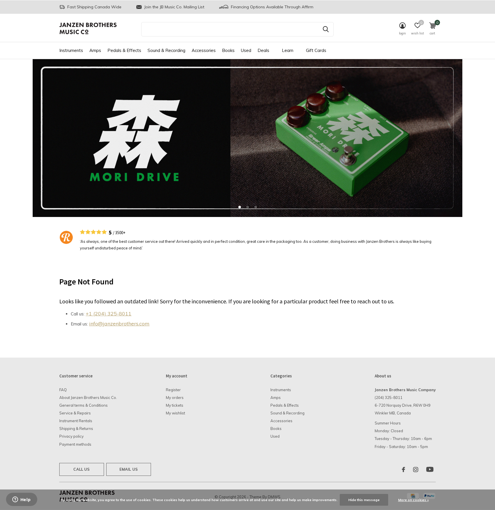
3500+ (120, 232)
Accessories (204, 50)
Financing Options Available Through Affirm (271, 6)
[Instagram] (415, 469)
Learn (287, 50)
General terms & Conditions (83, 405)
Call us (81, 469)
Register (173, 389)
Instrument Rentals (75, 420)
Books (228, 50)
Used (246, 50)
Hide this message (364, 500)
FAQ (63, 389)
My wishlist (175, 413)
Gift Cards (316, 50)
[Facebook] (403, 469)
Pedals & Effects (124, 50)
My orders (175, 397)
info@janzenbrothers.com (119, 323)
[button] (239, 207)
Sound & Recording (166, 50)
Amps (95, 50)
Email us (128, 469)
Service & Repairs (75, 413)
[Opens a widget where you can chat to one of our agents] (21, 500)
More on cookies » (413, 500)
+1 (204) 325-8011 (108, 313)
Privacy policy (71, 436)
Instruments (71, 50)
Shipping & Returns (76, 428)
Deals (263, 50)
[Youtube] (429, 469)
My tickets (174, 405)
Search (326, 29)
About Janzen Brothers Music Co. (88, 397)
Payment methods (75, 444)
